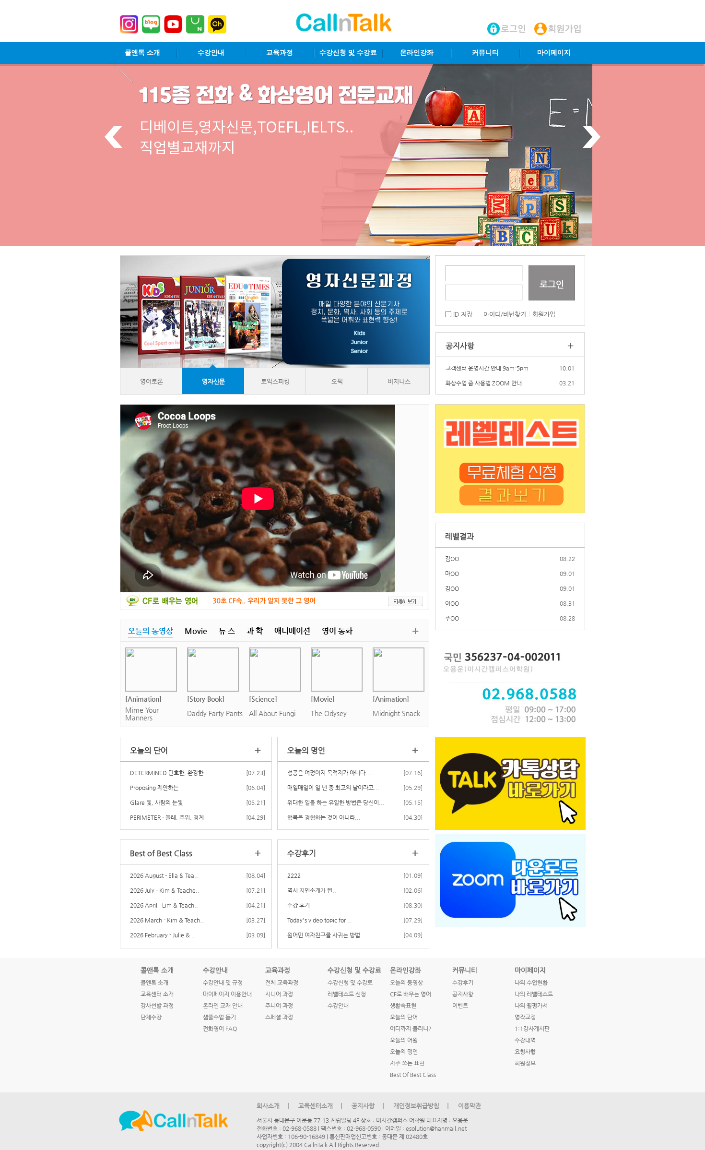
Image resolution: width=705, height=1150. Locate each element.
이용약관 (469, 1105)
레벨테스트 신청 (347, 994)
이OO (452, 588)
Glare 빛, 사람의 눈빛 (156, 802)
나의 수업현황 (531, 982)
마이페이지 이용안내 (227, 994)
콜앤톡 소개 (142, 52)
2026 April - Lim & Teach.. (164, 905)
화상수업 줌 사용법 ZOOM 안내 (484, 383)
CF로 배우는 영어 (410, 994)
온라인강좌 (417, 52)
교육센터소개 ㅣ (321, 1105)
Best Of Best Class (413, 1074)
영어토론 (151, 381)
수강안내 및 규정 (223, 982)
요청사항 (525, 1051)
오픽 (337, 381)
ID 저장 (461, 314)
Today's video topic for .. (319, 920)
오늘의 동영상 (150, 630)
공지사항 (462, 994)
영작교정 (525, 1017)
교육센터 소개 (157, 994)
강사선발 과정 (157, 1005)
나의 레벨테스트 (534, 994)
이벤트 (460, 1005)
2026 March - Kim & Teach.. (167, 920)
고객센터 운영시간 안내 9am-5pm (487, 368)
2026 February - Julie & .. (162, 935)
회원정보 (525, 1063)
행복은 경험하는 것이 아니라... (324, 817)
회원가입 (543, 314)
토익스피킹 (275, 381)
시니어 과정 (279, 994)
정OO (452, 618)
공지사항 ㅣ (369, 1105)
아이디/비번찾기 (504, 314)
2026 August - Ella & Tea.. (164, 875)
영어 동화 (337, 630)
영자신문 (213, 381)
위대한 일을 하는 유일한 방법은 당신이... (336, 802)
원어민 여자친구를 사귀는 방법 (323, 935)
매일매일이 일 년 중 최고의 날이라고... (333, 787)
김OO (452, 573)
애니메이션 (292, 630)
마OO (452, 558)
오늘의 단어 (404, 1017)
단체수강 (151, 1017)
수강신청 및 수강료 (348, 52)
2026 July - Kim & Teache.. (165, 890)
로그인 (552, 284)
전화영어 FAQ (220, 1028)
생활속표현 (403, 1005)
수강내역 (525, 1040)
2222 (294, 875)
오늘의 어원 (404, 1040)
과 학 (255, 630)
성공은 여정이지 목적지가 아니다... (329, 772)
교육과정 (279, 52)
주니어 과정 (279, 1005)
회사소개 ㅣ (274, 1105)
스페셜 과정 (279, 1017)
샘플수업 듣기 (219, 1017)
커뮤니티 (485, 52)
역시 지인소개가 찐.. (311, 890)
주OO (452, 603)
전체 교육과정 (281, 982)
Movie (196, 630)
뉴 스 (227, 630)
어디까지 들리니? (411, 1028)
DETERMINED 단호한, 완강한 (166, 772)
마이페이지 (554, 52)
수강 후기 (298, 905)
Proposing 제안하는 (154, 787)
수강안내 (211, 52)
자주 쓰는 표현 (407, 1063)
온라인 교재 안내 (223, 1005)
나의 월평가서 (531, 1005)
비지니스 (399, 381)
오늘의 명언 (404, 1051)
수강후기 (462, 982)
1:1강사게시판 (532, 1028)
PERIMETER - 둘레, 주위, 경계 (167, 817)
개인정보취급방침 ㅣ (422, 1105)
